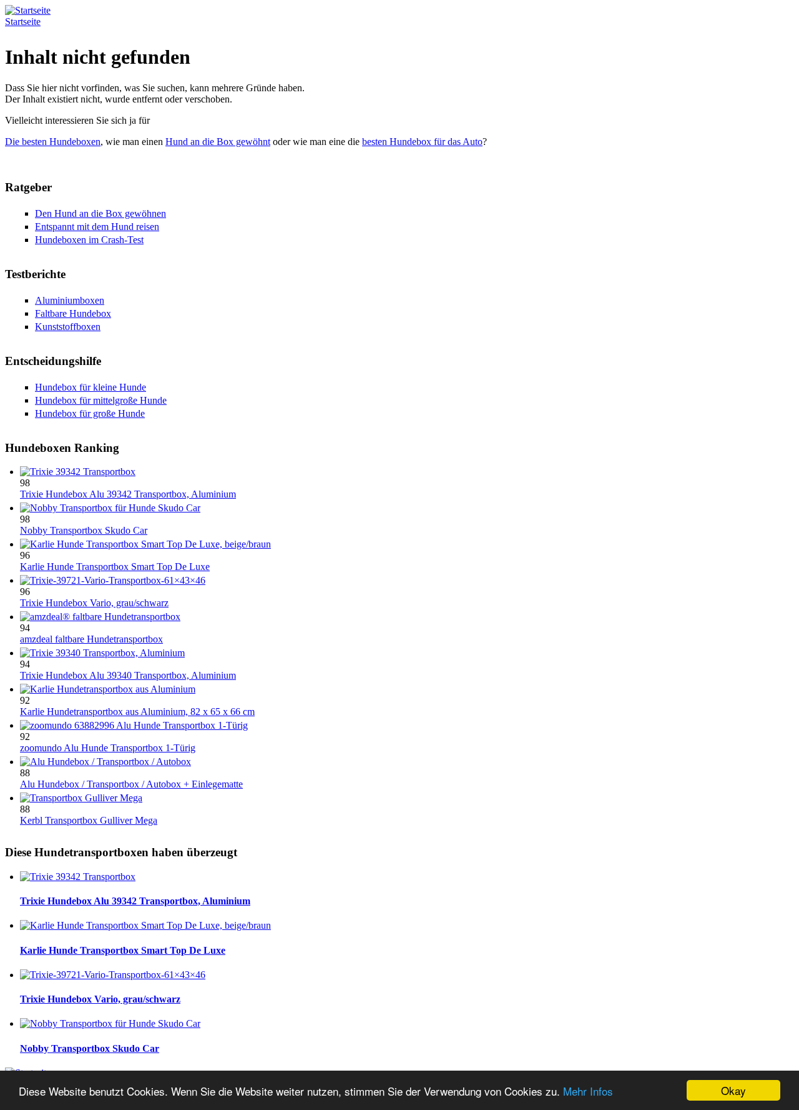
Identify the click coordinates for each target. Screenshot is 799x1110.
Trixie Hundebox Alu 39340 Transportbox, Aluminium (128, 675)
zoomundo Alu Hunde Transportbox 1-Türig (107, 747)
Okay (733, 1090)
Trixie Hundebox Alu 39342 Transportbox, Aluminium (128, 494)
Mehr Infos (588, 1091)
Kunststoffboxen (67, 326)
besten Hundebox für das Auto (422, 141)
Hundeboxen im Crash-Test (89, 239)
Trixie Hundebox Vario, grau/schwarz (94, 603)
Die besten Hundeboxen (52, 141)
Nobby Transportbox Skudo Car (83, 530)
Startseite (23, 21)
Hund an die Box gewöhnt (217, 141)
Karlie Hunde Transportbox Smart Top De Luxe (115, 566)
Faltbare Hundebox (73, 313)
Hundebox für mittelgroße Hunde (101, 400)
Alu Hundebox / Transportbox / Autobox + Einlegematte (131, 784)
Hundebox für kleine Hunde (90, 387)
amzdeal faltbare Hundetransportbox (91, 639)
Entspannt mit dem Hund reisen (97, 226)
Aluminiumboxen (69, 300)
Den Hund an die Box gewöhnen (100, 213)
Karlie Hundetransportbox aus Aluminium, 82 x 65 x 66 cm (137, 711)
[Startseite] (28, 10)
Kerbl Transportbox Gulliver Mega (88, 820)
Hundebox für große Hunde (90, 413)
